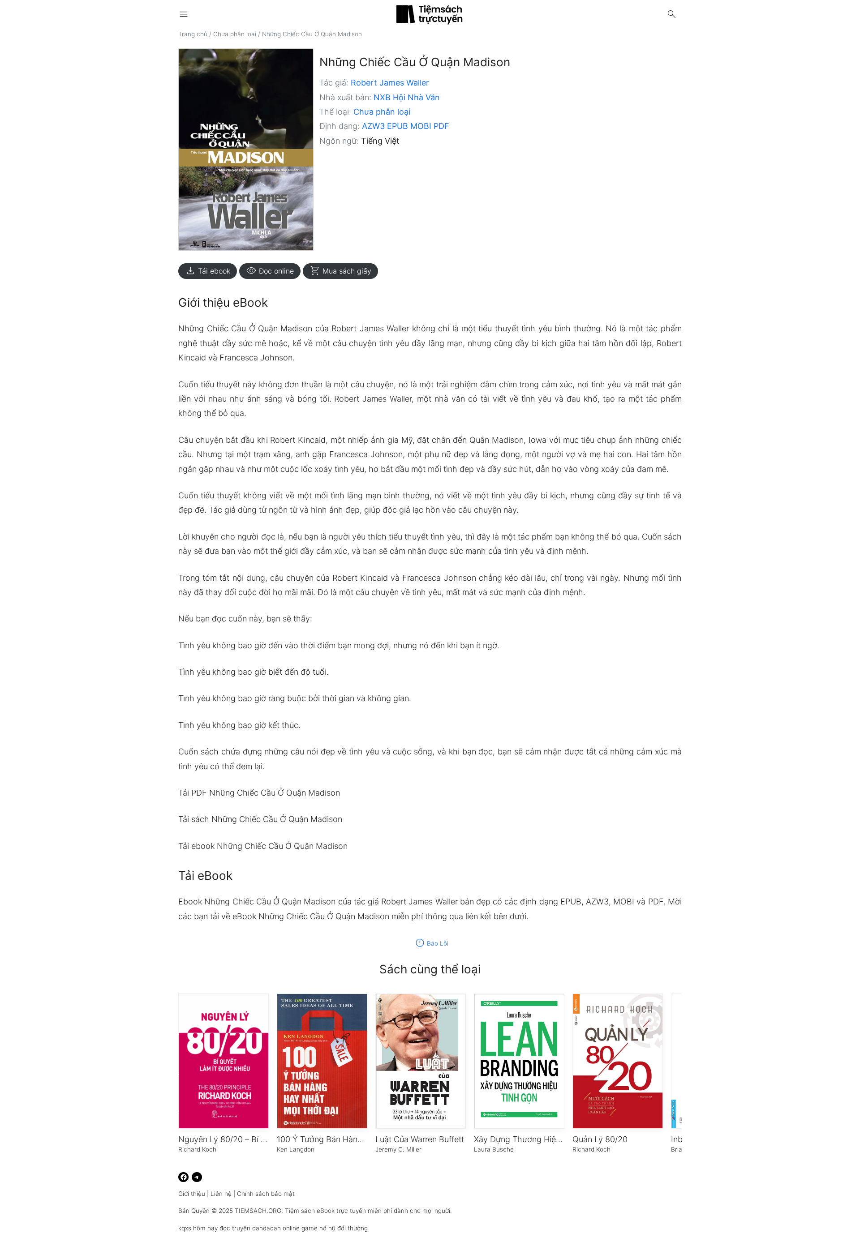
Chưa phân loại (234, 34)
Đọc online (270, 271)
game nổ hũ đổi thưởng (334, 1228)
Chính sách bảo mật (266, 1193)
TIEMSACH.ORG (258, 1210)
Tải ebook (207, 271)
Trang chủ (192, 34)
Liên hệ (221, 1193)
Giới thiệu (191, 1193)
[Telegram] (197, 1177)
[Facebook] (183, 1177)
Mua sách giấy (340, 271)
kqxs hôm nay (198, 1228)
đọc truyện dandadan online (259, 1228)
